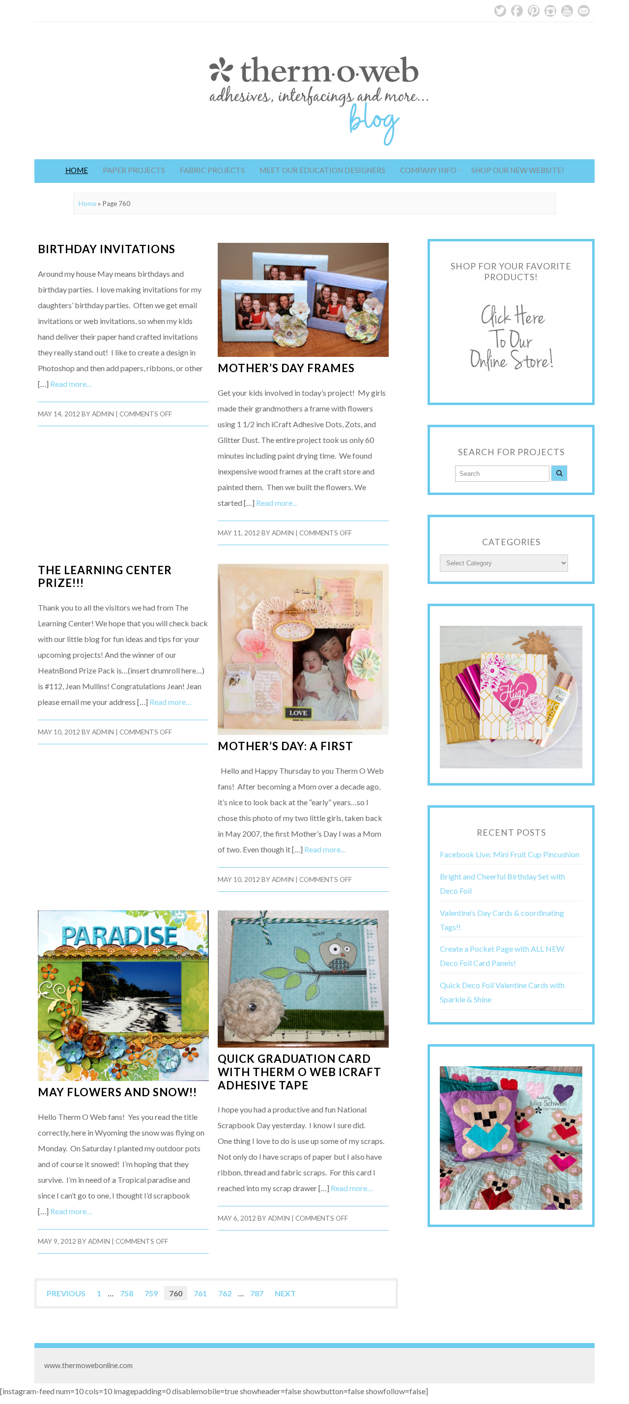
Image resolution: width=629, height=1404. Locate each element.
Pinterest (534, 11)
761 (200, 1293)
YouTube (567, 11)
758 (126, 1293)
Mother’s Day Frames (286, 368)
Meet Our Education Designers (322, 170)
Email (584, 11)
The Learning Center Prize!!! (105, 576)
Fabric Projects (212, 170)
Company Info (428, 170)
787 (256, 1293)
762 (224, 1293)
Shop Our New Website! (517, 170)
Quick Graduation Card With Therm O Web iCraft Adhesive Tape (299, 1072)
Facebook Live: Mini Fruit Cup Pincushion (509, 854)
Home (76, 170)
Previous (66, 1293)
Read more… (71, 383)
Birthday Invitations (106, 249)
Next (285, 1293)
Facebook (517, 11)
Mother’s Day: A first (285, 746)
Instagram (550, 11)
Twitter (500, 11)
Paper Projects (134, 170)
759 (151, 1293)
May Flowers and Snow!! (117, 1092)
